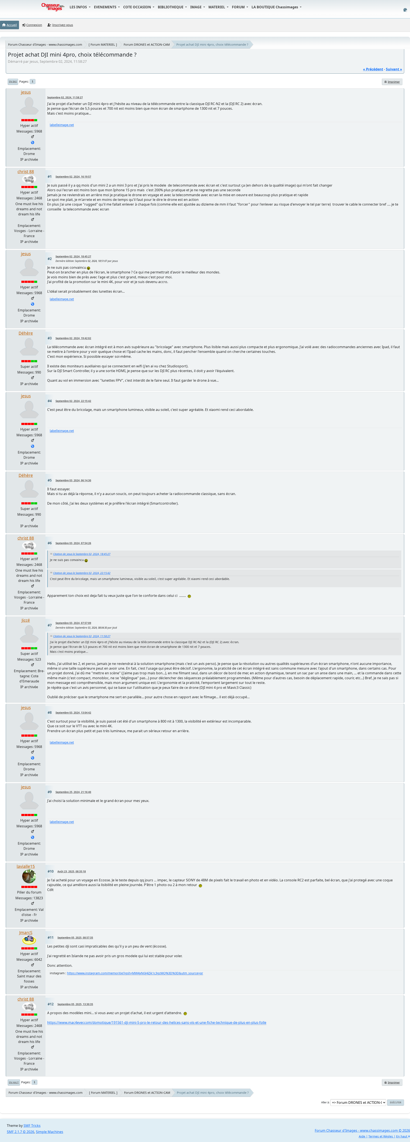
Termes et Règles (380, 1136)
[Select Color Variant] (405, 10)
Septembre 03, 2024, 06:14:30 (73, 480)
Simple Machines (49, 1131)
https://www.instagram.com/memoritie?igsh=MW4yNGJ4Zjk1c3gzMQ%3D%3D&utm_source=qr (135, 973)
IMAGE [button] (196, 7)
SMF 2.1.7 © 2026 (20, 1131)
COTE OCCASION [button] (137, 7)
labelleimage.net (62, 125)
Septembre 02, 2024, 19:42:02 (73, 338)
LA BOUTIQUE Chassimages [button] (275, 7)
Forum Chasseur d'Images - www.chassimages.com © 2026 (362, 1130)
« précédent (373, 69)
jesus (26, 92)
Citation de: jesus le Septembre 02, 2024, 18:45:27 (81, 554)
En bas (13, 81)
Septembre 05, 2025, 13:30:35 (75, 1004)
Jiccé (26, 620)
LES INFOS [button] (79, 7)
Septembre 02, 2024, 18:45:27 (73, 256)
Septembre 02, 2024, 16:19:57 (73, 176)
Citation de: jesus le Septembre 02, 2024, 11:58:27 (81, 636)
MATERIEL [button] (217, 7)
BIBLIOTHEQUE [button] (171, 7)
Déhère (26, 333)
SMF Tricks (32, 1125)
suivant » (394, 69)
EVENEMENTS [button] (105, 7)
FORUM (239, 7)
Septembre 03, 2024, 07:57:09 (73, 623)
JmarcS (25, 932)
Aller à (325, 1102)
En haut (14, 1082)
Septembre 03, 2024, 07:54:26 (73, 543)
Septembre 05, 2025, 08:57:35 (75, 937)
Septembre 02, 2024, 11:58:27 (65, 97)
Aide (362, 1136)
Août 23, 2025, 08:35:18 (71, 871)
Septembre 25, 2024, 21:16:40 (73, 792)
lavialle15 (26, 866)
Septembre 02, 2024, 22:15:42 (73, 401)
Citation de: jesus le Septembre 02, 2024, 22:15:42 (81, 573)
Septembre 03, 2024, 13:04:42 (73, 712)
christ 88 (26, 171)
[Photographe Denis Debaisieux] (32, 142)
